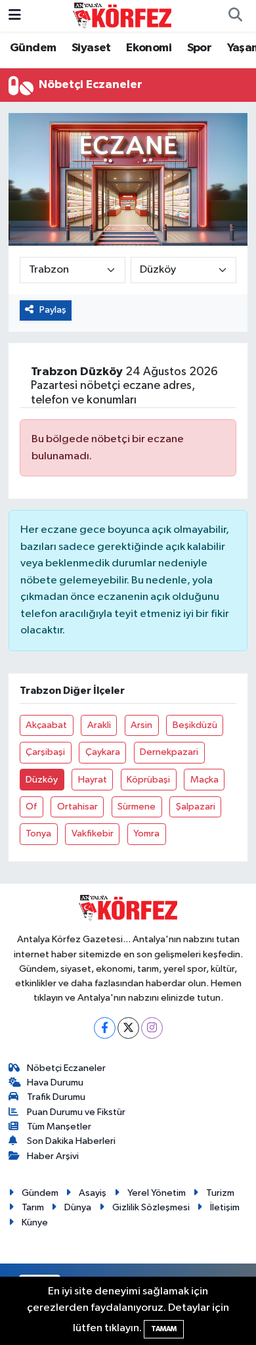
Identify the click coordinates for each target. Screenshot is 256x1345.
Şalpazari (195, 806)
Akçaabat (46, 725)
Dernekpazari (169, 752)
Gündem (33, 48)
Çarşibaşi (45, 752)
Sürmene (136, 806)
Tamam (164, 1329)
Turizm (220, 1193)
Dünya (77, 1207)
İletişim (225, 1207)
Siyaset (91, 48)
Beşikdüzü (195, 725)
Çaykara (102, 752)
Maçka (204, 780)
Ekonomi (148, 48)
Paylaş (52, 310)
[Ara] (235, 15)
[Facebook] (105, 1028)
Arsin (141, 725)
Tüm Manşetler (59, 1126)
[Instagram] (152, 1028)
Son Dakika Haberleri (71, 1141)
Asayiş (92, 1193)
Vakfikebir (93, 833)
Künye (35, 1222)
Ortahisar (77, 806)
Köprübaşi (148, 780)
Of (31, 806)
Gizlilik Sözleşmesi (151, 1207)
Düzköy (42, 780)
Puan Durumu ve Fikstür (76, 1112)
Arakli (99, 725)
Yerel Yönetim (156, 1193)
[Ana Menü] (15, 15)
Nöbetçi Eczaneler (66, 1068)
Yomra (146, 833)
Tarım (33, 1207)
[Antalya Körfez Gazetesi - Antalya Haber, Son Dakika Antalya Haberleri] (122, 15)
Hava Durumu (55, 1082)
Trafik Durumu (56, 1097)
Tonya (38, 833)
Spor (199, 48)
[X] (128, 1028)
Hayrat (92, 780)
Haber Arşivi (53, 1156)
